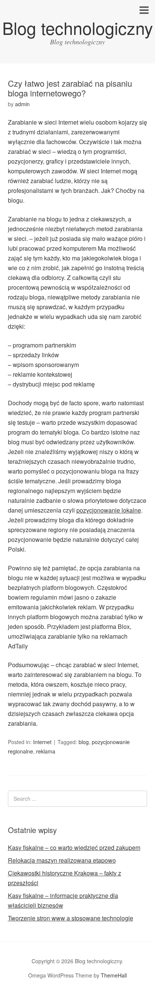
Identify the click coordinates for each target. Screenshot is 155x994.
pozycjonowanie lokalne (108, 510)
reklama (45, 751)
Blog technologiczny (77, 27)
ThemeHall (114, 975)
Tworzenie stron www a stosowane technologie (70, 918)
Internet (42, 742)
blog (84, 742)
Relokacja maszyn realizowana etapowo (62, 860)
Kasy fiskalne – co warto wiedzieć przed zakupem (74, 847)
